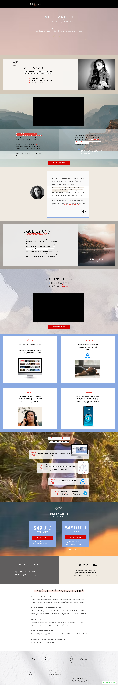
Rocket (85, 681)
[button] (109, 682)
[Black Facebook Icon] (73, 678)
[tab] (59, 620)
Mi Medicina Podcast (53, 672)
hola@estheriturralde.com (76, 681)
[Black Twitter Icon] (85, 678)
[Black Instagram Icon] (76, 678)
